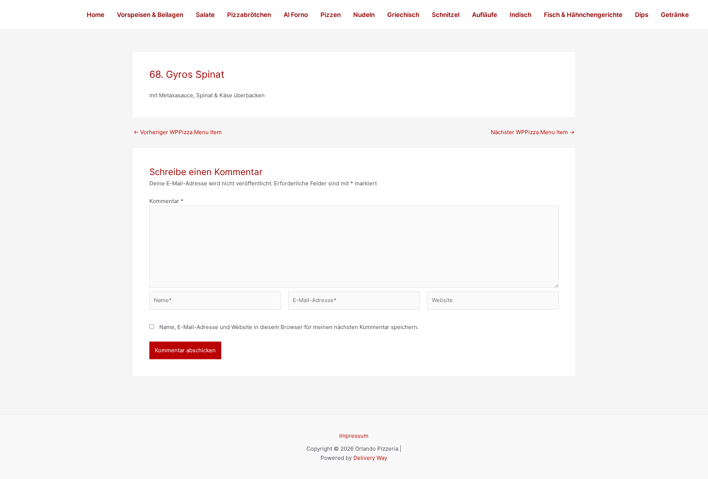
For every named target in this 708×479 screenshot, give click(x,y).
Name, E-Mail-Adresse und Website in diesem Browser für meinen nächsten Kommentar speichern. (289, 327)
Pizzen (330, 14)
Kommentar (166, 200)
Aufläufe (484, 14)
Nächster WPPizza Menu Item (533, 132)
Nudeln (364, 14)
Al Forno (296, 14)
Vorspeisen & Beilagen (150, 14)
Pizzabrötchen (249, 14)
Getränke (675, 14)
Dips (641, 14)
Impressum (353, 435)
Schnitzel (445, 14)
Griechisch (403, 14)
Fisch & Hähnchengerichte (583, 14)
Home (95, 14)
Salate (205, 14)
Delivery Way (370, 457)
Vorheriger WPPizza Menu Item (177, 132)
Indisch (520, 14)
